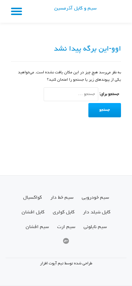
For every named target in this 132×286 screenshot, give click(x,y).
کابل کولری (63, 212)
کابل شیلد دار (96, 212)
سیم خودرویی (95, 198)
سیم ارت (66, 227)
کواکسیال (32, 198)
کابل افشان (33, 212)
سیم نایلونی (95, 227)
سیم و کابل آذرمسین (75, 8)
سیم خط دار (61, 198)
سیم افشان (37, 227)
